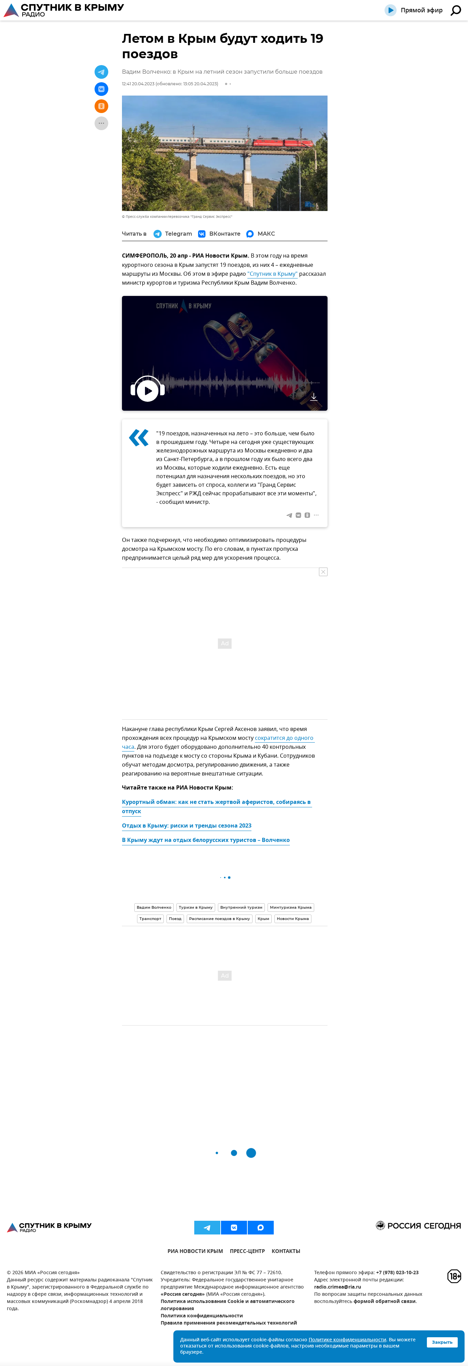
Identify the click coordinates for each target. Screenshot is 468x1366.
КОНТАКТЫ (286, 1252)
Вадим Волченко (154, 907)
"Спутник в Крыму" (272, 274)
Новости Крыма (293, 918)
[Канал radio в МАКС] (261, 1227)
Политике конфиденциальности (347, 1340)
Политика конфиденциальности (202, 1316)
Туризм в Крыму (196, 907)
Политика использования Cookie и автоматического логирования (228, 1305)
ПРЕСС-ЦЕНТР (247, 1252)
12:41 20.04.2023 (138, 83)
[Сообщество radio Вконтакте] (234, 1227)
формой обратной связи (385, 1302)
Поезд (175, 918)
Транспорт (150, 918)
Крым (263, 918)
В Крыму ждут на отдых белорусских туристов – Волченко (206, 840)
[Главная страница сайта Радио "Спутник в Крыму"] (64, 10)
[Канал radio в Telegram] (207, 1227)
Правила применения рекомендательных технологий (229, 1323)
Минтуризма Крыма (291, 907)
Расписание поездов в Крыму (219, 918)
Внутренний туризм (241, 907)
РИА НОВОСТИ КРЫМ (195, 1252)
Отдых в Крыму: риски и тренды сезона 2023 (186, 826)
